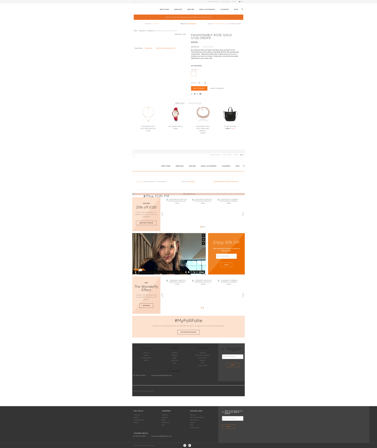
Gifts (174, 363)
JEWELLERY (178, 9)
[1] (201, 227)
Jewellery (174, 352)
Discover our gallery (188, 332)
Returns (202, 360)
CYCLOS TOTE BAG (230, 126)
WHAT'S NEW (164, 9)
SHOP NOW (146, 305)
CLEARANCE (224, 9)
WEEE (146, 360)
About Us (146, 352)
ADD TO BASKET (199, 88)
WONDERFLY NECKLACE (203, 282)
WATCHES (191, 9)
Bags (174, 358)
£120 (155, 181)
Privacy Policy (202, 365)
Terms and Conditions (202, 355)
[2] (202, 227)
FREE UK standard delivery (220, 23)
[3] (204, 227)
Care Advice (202, 358)
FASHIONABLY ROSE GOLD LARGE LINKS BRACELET (202, 128)
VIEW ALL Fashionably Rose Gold (165, 48)
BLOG (236, 9)
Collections (174, 360)
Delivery (202, 352)
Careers (146, 355)
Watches (174, 355)
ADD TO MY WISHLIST (217, 88)
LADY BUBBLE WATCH (175, 126)
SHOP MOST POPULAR (146, 222)
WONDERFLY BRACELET (177, 282)
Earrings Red (148, 48)
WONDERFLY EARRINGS (229, 282)
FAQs (202, 363)
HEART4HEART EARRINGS (228, 201)
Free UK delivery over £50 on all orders (226, 181)
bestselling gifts (191, 23)
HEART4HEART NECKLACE (177, 201)
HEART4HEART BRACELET (203, 201)
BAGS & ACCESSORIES (207, 9)
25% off (141, 181)
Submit (226, 264)
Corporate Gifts (146, 358)
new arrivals (154, 23)
